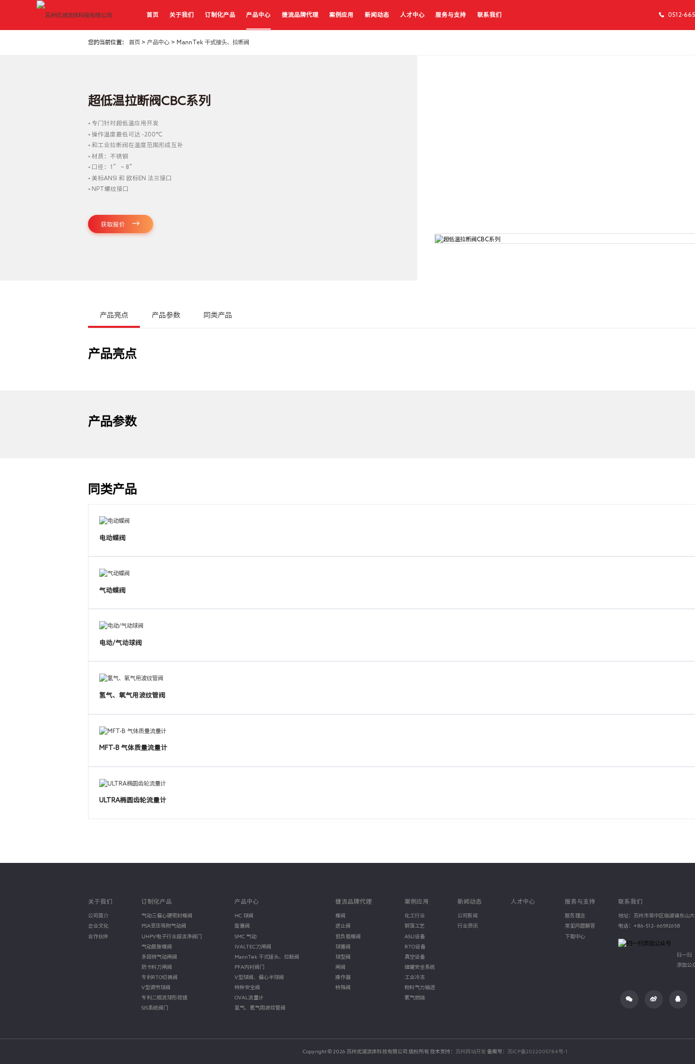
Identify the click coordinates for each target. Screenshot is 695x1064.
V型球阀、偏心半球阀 (259, 976)
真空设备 (414, 956)
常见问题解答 (580, 925)
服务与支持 (451, 14)
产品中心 (258, 14)
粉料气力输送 (419, 987)
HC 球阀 (244, 915)
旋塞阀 (242, 925)
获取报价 (114, 224)
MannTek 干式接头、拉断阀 (213, 42)
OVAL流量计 (249, 997)
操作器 (343, 976)
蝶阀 (340, 915)
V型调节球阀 (155, 987)
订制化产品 (220, 14)
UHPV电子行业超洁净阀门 (171, 936)
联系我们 (489, 14)
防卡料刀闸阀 (156, 966)
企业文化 (98, 925)
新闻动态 (377, 14)
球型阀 (343, 956)
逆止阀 (343, 925)
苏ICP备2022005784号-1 (537, 1051)
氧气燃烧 (414, 997)
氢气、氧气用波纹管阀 (260, 1007)
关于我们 (181, 14)
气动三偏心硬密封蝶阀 (166, 915)
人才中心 (412, 14)
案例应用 (341, 14)
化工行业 (414, 915)
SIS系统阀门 (154, 1007)
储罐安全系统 (419, 966)
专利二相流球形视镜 (164, 997)
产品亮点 (114, 315)
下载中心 (575, 936)
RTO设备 (414, 946)
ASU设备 (414, 936)
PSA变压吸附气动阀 (163, 925)
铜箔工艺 (414, 925)
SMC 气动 (245, 936)
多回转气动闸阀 (159, 956)
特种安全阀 (247, 987)
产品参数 (166, 315)
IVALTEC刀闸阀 (253, 946)
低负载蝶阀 (348, 936)
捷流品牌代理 (300, 14)
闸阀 (340, 966)
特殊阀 (343, 987)
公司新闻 (467, 915)
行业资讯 (467, 925)
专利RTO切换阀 (159, 976)
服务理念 (575, 915)
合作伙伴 (98, 936)
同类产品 (218, 315)
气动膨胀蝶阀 (156, 946)
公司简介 (98, 915)
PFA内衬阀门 (250, 966)
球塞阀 (343, 946)
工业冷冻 (414, 976)
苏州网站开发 (470, 1051)
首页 (153, 14)
